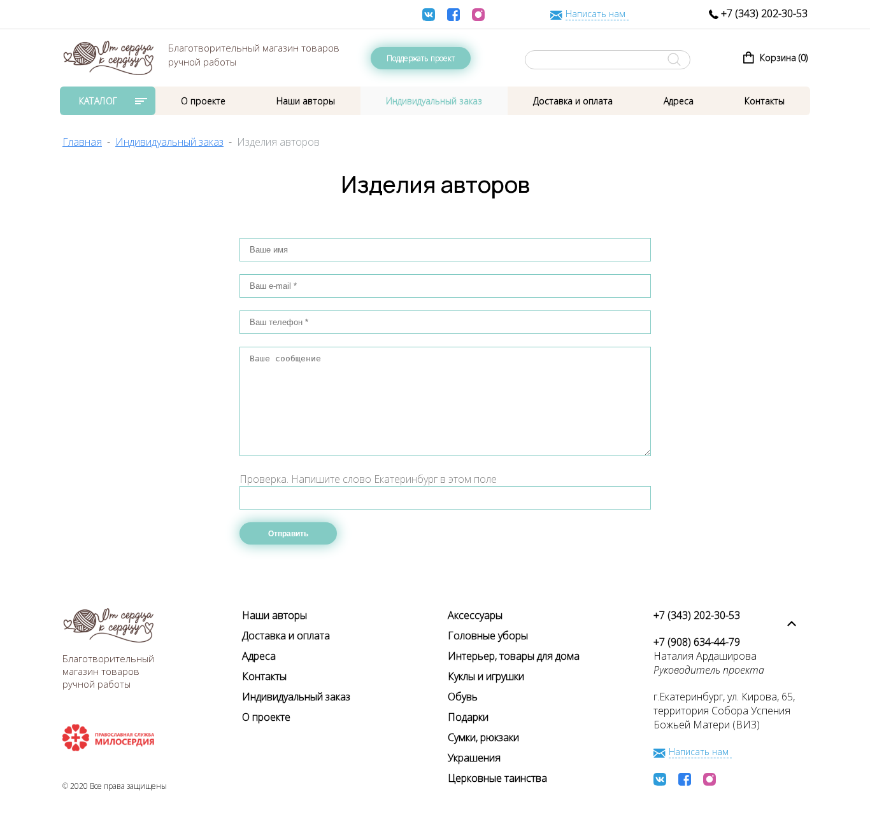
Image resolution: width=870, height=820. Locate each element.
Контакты (765, 101)
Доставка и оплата (573, 101)
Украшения (474, 758)
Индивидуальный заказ (434, 101)
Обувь (463, 697)
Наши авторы (305, 101)
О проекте (203, 101)
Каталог (98, 101)
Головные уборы (488, 636)
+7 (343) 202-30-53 (763, 13)
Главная (82, 142)
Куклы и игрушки (486, 676)
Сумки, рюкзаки (483, 737)
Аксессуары (475, 615)
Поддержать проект (421, 58)
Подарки (468, 717)
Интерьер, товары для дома (514, 656)
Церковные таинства (497, 778)
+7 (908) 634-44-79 (696, 642)
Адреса (679, 101)
